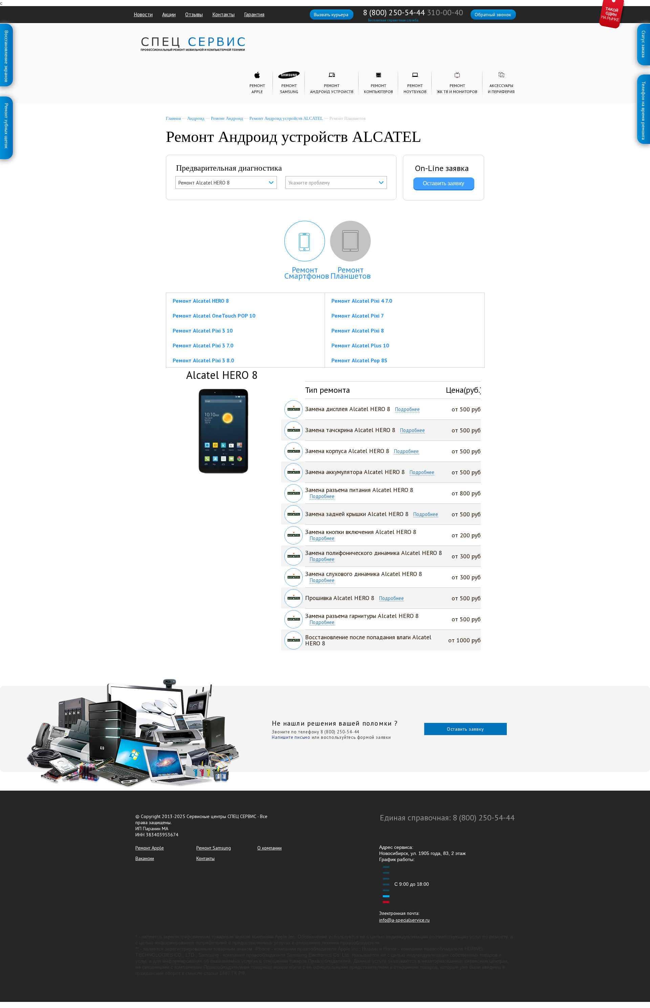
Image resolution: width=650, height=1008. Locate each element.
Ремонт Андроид (227, 118)
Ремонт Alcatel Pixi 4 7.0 (361, 300)
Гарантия (254, 14)
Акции (169, 14)
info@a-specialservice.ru (404, 920)
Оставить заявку (465, 729)
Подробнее (407, 409)
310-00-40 (445, 12)
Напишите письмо (291, 737)
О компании (269, 848)
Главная (173, 118)
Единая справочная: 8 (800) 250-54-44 (447, 817)
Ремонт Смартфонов (306, 272)
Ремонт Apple (149, 848)
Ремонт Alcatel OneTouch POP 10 (214, 315)
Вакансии (144, 858)
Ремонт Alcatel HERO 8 (201, 300)
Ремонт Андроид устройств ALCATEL (286, 118)
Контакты (223, 14)
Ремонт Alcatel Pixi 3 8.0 (203, 360)
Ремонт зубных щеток (6, 104)
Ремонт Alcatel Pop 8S (359, 360)
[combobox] (226, 182)
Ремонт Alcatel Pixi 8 (357, 330)
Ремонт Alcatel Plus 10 (360, 345)
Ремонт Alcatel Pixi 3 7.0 (203, 345)
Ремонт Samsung (213, 848)
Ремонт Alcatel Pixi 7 (357, 315)
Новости (143, 14)
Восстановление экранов (6, 31)
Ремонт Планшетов (350, 272)
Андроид (195, 118)
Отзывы (194, 14)
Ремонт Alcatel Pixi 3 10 (203, 330)
